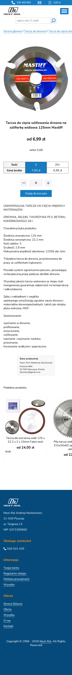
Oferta (7, 609)
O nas (7, 620)
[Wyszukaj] (53, 20)
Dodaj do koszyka (36, 193)
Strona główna (12, 31)
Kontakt (8, 626)
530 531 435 (15, 549)
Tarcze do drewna (35, 31)
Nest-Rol (45, 641)
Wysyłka (9, 585)
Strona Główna (12, 604)
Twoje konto (11, 568)
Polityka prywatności (16, 579)
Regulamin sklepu (14, 573)
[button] (34, 108)
